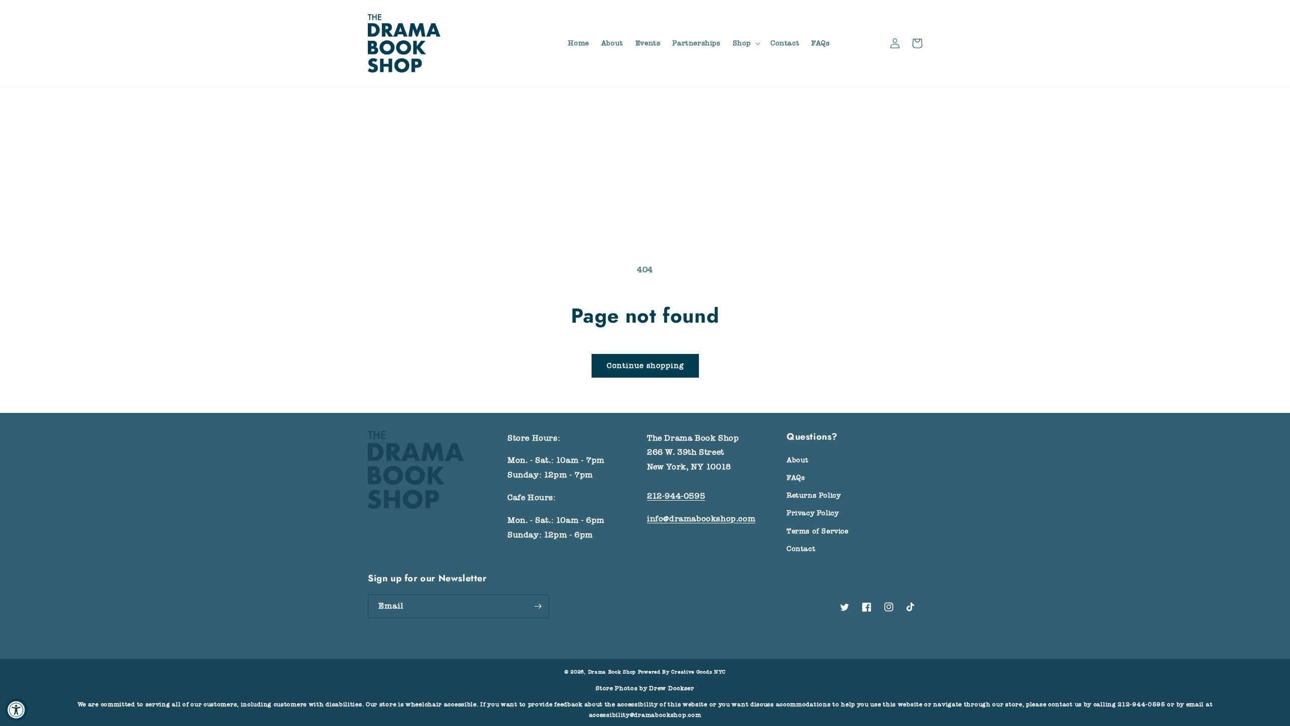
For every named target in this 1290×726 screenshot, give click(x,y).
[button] (745, 43)
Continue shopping (645, 365)
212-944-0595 (676, 496)
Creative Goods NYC (698, 672)
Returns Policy (814, 495)
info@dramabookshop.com (701, 518)
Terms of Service (818, 531)
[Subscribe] (538, 606)
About (798, 460)
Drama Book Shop (612, 672)
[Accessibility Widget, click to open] (16, 709)
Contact (801, 548)
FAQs (796, 477)
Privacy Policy (812, 513)
